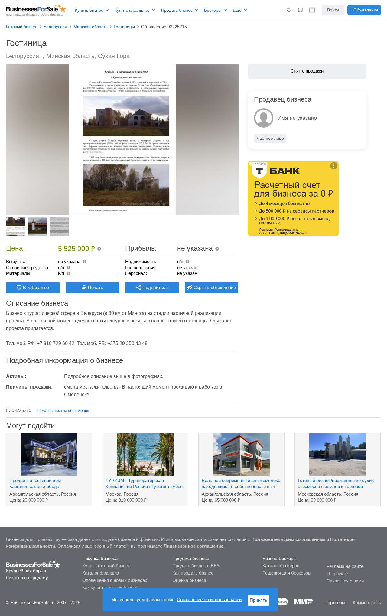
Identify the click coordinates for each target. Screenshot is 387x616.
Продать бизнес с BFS (196, 565)
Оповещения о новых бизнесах (114, 580)
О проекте (337, 573)
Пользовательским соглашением (288, 539)
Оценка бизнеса (189, 580)
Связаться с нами (345, 580)
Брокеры (212, 10)
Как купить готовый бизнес (110, 587)
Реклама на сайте (345, 566)
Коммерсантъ (367, 602)
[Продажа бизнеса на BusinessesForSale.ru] (33, 564)
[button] (289, 10)
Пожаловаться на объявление (63, 411)
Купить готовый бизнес (106, 565)
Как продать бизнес (192, 572)
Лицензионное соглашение (193, 546)
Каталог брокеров (280, 565)
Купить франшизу (132, 10)
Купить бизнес (89, 10)
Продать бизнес (177, 10)
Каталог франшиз (100, 572)
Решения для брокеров (286, 572)
